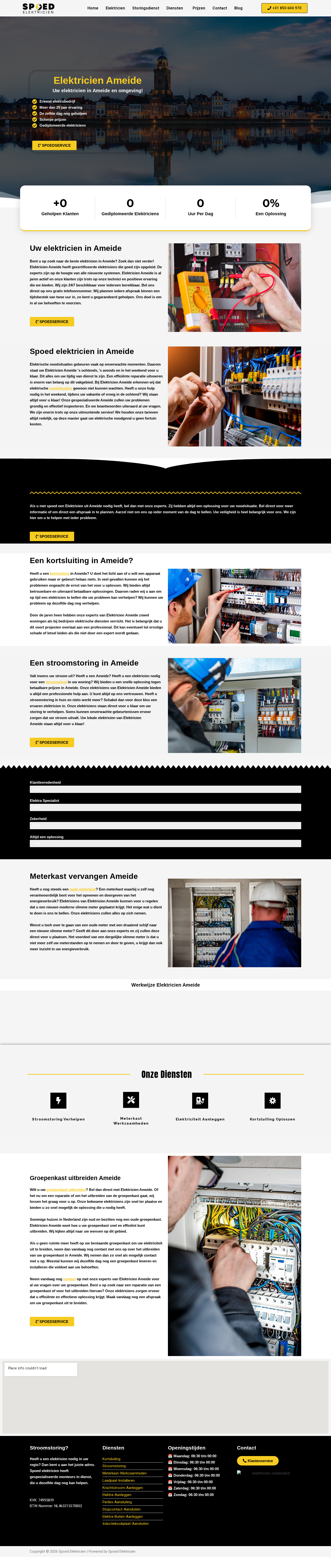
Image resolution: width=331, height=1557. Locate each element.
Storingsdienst (145, 8)
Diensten (174, 8)
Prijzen (199, 8)
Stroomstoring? (49, 1447)
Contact (220, 8)
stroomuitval (56, 682)
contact (69, 1279)
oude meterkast (83, 889)
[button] (176, 8)
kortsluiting (59, 573)
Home (92, 8)
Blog (238, 8)
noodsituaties (60, 388)
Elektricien (115, 8)
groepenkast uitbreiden (66, 1190)
